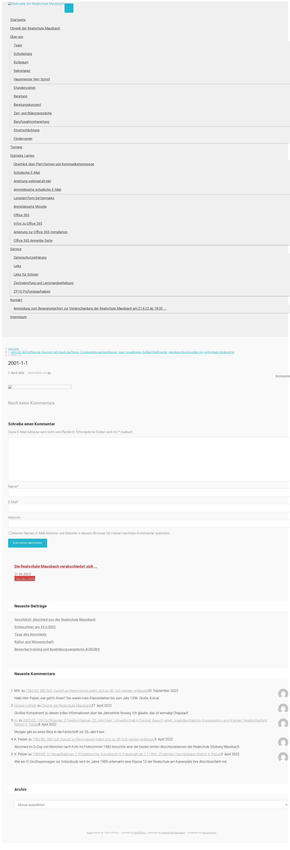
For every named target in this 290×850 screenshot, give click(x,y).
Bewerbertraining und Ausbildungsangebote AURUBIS (57, 649)
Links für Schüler (26, 275)
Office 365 (21, 215)
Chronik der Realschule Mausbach (35, 28)
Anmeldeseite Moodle (30, 207)
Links (17, 266)
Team (18, 45)
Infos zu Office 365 (28, 224)
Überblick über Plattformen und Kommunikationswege (54, 164)
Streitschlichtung (26, 130)
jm (49, 372)
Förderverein (23, 139)
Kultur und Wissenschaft (34, 642)
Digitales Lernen (22, 156)
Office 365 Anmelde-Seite (33, 241)
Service (15, 249)
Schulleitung (23, 54)
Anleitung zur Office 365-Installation (41, 232)
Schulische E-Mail (27, 173)
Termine (16, 147)
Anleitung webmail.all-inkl (32, 181)
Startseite (18, 20)
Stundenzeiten (24, 88)
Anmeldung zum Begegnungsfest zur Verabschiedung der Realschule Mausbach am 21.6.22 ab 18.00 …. (90, 308)
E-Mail (13, 502)
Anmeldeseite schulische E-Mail (37, 190)
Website (14, 518)
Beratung (20, 96)
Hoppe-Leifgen (25, 706)
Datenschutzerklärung (30, 258)
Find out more (24, 578)
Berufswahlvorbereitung (31, 122)
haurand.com (209, 832)
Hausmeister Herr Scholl (32, 79)
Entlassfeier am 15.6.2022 (35, 627)
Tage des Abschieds (30, 634)
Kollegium (21, 62)
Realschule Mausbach (173, 832)
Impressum (18, 317)
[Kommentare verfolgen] (10, 415)
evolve (90, 832)
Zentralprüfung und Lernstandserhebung (43, 283)
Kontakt (16, 300)
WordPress (140, 832)
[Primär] (69, 7)
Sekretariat (22, 71)
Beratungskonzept (27, 105)
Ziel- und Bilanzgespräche (33, 113)
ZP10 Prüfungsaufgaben (32, 291)
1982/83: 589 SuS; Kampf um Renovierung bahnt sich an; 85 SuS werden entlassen (87, 691)
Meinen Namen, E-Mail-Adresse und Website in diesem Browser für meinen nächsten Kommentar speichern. (91, 533)
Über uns (16, 37)
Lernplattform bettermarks (34, 198)
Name (13, 487)
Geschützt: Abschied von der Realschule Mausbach (55, 620)
